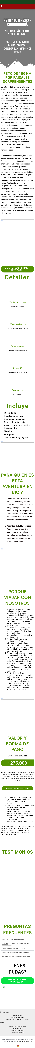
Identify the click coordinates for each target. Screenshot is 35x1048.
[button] (17, 940)
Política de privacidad (17, 1017)
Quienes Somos (18, 1015)
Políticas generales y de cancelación (17, 1019)
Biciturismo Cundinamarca (17, 1026)
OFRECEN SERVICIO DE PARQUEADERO (15, 952)
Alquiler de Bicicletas (17, 1032)
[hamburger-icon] (32, 6)
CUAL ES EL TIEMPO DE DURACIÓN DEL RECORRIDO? (15, 944)
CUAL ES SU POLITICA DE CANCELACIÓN (16, 956)
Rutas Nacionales (17, 1028)
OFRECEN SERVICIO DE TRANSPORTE (15, 948)
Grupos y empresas (17, 1030)
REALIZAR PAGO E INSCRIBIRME (17, 788)
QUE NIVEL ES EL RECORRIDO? (13, 939)
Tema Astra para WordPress (23, 1041)
